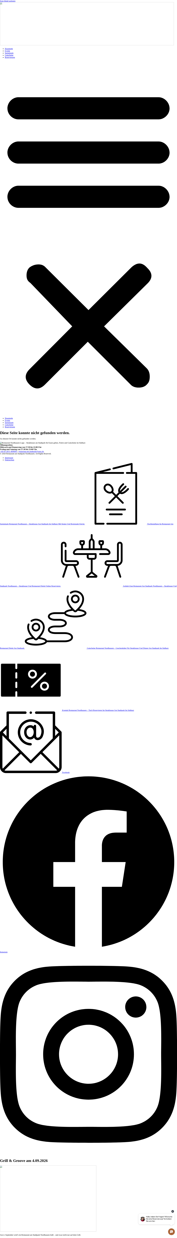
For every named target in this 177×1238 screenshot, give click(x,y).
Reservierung (10, 57)
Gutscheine (9, 55)
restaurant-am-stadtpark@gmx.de (31, 451)
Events (7, 51)
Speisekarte (9, 53)
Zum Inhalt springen (7, 1)
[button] (88, 237)
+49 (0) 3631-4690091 (8, 451)
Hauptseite (9, 49)
